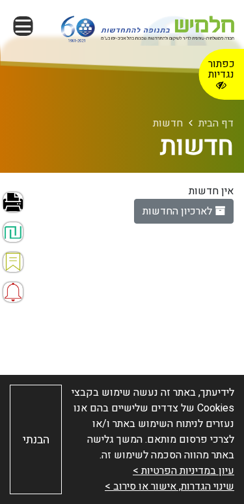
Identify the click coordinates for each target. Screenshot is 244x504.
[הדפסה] (13, 202)
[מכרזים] (13, 262)
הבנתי (36, 440)
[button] (23, 26)
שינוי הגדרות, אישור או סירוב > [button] (169, 486)
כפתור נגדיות (221, 69)
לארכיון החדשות (178, 211)
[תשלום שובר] (13, 232)
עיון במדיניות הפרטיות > (183, 471)
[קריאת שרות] (13, 292)
